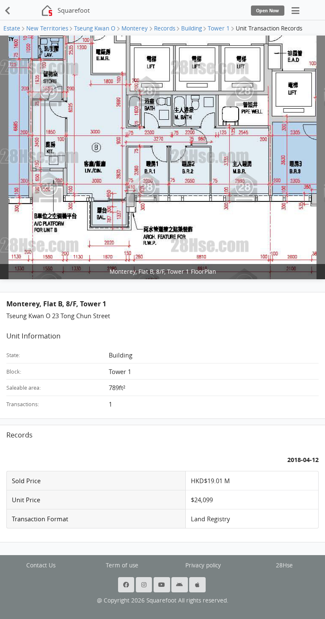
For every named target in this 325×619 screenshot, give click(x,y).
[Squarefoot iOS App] (198, 584)
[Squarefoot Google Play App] (180, 584)
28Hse (284, 565)
